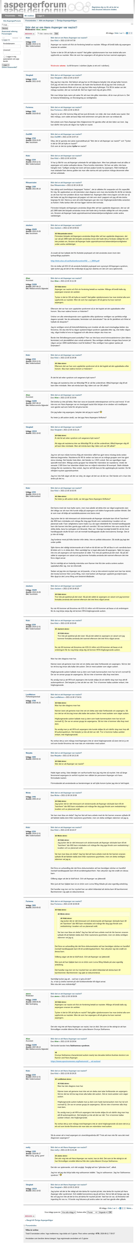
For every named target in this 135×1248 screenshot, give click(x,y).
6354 (34, 42)
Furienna (58, 110)
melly (56, 1150)
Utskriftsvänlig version (131, 24)
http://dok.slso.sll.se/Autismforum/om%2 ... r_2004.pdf (75, 261)
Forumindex (30, 21)
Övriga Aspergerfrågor (67, 21)
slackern (57, 228)
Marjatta (57, 756)
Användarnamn (9, 44)
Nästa (129, 1208)
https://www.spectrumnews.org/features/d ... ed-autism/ (75, 1061)
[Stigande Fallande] (105, 1212)
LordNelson (59, 697)
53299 (34, 284)
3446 (34, 797)
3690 (34, 757)
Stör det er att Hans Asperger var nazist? (69, 1039)
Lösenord (6, 50)
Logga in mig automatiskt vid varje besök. (11, 59)
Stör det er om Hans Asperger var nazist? (51, 27)
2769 (34, 138)
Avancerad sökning (9, 31)
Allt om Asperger (46, 21)
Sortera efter (82, 1212)
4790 (34, 701)
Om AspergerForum (12, 21)
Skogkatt (58, 78)
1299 (34, 1151)
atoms (44, 30)
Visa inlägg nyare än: (53, 1212)
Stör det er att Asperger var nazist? (66, 75)
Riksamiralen (59, 185)
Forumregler (7, 34)
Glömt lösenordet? (9, 67)
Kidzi (56, 41)
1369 (34, 187)
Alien (38, 30)
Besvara (27, 33)
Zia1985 (57, 137)
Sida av (119, 33)
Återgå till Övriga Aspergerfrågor (39, 1220)
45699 (34, 229)
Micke (56, 795)
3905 (34, 111)
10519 (34, 79)
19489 (34, 1000)
